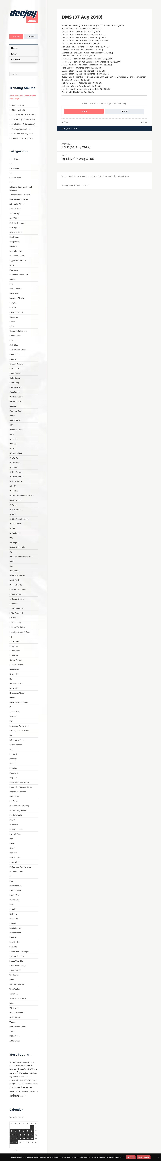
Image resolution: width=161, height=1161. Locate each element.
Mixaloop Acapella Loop (19, 805)
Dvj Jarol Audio (15, 584)
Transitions (14, 993)
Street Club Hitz (16, 961)
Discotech (13, 439)
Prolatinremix (15, 885)
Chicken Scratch (16, 312)
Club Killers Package (17, 349)
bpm (11, 284)
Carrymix (13, 302)
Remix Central (15, 928)
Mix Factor (13, 801)
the (19, 1091)
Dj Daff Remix (15, 472)
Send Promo (73, 176)
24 (11, 1142)
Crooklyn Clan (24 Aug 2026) (23, 114)
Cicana (12, 321)
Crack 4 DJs (14, 368)
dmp (11, 1073)
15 (32, 1134)
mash (31, 1077)
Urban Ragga (14, 1017)
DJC (11, 537)
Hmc (11, 679)
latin (23, 1076)
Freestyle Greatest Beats (19, 632)
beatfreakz (21, 1062)
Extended (13, 603)
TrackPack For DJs (17, 984)
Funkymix (13, 646)
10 (11, 1134)
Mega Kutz (14, 777)
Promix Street (15, 895)
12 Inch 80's (14, 159)
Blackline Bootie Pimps (19, 274)
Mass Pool (13, 768)
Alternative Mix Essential (19, 194)
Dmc (11, 552)
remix (13, 1087)
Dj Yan (12, 528)
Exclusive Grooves (17, 599)
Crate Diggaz (14, 378)
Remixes (13, 937)
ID (10, 707)
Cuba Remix (14, 392)
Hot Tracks (13, 688)
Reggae (12, 923)
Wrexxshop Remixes (18, 1026)
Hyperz (12, 697)
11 (15, 1134)
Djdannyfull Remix (17, 547)
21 (28, 1138)
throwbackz (25, 1091)
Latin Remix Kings (16, 740)
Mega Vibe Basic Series (19, 782)
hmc (35, 1073)
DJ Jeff (12, 486)
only (31, 1080)
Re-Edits (12, 909)
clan (26, 1065)
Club (11, 340)
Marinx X (13, 754)
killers (17, 1077)
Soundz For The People (19, 951)
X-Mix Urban (14, 1040)
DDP (11, 425)
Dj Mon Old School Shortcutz (21, 495)
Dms (11, 566)
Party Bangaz (15, 857)
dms (14, 1073)
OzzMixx (13, 852)
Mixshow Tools (15, 815)
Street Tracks (14, 970)
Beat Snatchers (15, 232)
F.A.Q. (14, 53)
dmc (35, 1069)
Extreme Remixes (16, 608)
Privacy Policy (111, 176)
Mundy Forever (15, 829)
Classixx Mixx (15, 335)
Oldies (12, 843)
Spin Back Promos (16, 956)
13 (24, 1134)
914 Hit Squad (15, 177)
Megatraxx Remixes (17, 791)
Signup (31, 37)
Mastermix (13, 773)
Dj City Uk (13, 458)
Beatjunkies (14, 241)
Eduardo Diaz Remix (17, 589)
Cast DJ (12, 307)
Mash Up (13, 758)
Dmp (11, 561)
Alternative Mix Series (18, 199)
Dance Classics (15, 420)
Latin (11, 735)
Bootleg (12, 279)
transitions (33, 1091)
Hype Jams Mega (16, 693)
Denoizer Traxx (15, 429)
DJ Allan (12, 443)
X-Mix (11, 1031)
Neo (11, 838)
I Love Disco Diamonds (18, 702)
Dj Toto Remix (15, 523)
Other (11, 848)
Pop (11, 881)
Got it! (130, 1157)
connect (12, 1069)
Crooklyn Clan (15, 387)
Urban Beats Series (17, 1012)
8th (10, 1062)
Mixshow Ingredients (18, 810)
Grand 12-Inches (16, 664)
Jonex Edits (14, 711)
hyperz (12, 1077)
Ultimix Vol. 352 (18, 105)
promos (28, 1083)
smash (27, 1087)
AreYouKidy (14, 213)
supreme (13, 1091)
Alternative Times (16, 204)
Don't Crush (14, 580)
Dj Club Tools (14, 462)
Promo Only (14, 899)
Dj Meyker (13, 490)
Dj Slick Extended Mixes (19, 519)
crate (22, 1069)
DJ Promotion (15, 500)
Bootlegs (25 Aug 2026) (21, 129)
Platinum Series (16, 871)
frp (24, 1073)
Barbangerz (14, 227)
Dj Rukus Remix (16, 509)
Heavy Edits (14, 669)
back (14, 1062)
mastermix (13, 1080)
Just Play (13, 716)
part (11, 1083)
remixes (21, 1087)
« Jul (15, 1150)
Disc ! (11, 434)
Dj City (12, 448)
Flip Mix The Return (17, 627)
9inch (11, 182)
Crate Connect (15, 373)
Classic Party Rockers (18, 331)
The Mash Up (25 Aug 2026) (23, 119)
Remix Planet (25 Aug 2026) (23, 124)
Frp (10, 636)
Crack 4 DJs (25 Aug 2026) (22, 138)
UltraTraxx (13, 1008)
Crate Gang (14, 382)
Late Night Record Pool (19, 730)
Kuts (11, 721)
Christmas (13, 317)
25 (15, 1142)
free (19, 1072)
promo (22, 1083)
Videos (12, 1022)
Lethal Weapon (15, 744)
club (30, 1065)
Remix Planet (15, 932)
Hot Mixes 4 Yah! (16, 683)
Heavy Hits (13, 674)
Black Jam (13, 270)
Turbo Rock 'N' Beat (17, 998)
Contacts (15, 59)
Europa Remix (15, 594)
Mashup (12, 763)
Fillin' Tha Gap (15, 622)
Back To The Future (17, 223)
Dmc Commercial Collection (21, 556)
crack (17, 1069)
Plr (10, 876)
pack (35, 1080)
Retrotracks (14, 942)
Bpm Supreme (15, 288)
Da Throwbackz (15, 401)
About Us (84, 176)
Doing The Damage (17, 575)
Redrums (13, 914)
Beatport (13, 246)
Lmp (11, 749)
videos (14, 1095)
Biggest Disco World (17, 260)
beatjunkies (30, 1062)
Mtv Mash (13, 824)
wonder (23, 1096)
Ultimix (12, 1003)
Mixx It (12, 820)
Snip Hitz (13, 946)
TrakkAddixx (14, 989)
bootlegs (12, 1066)
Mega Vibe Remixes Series (20, 787)
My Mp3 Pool (15, 834)
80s (10, 163)
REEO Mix (13, 918)
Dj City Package (15, 453)
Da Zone (12, 406)
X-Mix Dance (14, 1036)
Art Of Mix (13, 218)
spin (31, 1087)
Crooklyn (28, 1068)
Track (11, 979)
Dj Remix (13, 505)
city (22, 1065)
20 (24, 1138)
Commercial (14, 354)
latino (27, 1077)
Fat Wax (12, 617)
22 (32, 1138)
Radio (11, 904)
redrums (33, 1083)
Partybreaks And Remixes (20, 867)
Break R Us (14, 293)
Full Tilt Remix (15, 641)
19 (20, 1138)
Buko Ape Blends (16, 298)
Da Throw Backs (16, 396)
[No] (158, 1157)
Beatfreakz (14, 237)
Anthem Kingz (15, 208)
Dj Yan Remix (15, 533)
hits (31, 1073)
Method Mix (14, 796)
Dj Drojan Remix (16, 476)
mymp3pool (23, 1080)
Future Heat (14, 650)
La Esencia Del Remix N (19, 726)
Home (14, 47)
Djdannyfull (14, 542)
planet (15, 1083)
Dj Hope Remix (15, 481)
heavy (27, 1073)
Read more (143, 1157)
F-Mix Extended (16, 613)
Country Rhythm (16, 364)
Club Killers (14, 345)
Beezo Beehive (15, 251)
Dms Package (15, 570)
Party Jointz (14, 862)
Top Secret (13, 975)
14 (28, 1134)
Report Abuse (124, 176)
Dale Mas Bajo (15, 411)
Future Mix (14, 655)
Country (12, 359)
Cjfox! (11, 326)
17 (11, 1138)
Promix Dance (15, 890)
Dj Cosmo (13, 467)
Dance (12, 415)
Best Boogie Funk (16, 255)
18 (15, 1138)
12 (20, 1134)
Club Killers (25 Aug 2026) (22, 133)
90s (10, 173)
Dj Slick (12, 514)
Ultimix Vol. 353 (18, 110)
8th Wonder (14, 168)
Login (16, 37)
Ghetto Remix (15, 660)
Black (11, 265)
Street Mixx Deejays (17, 965)
